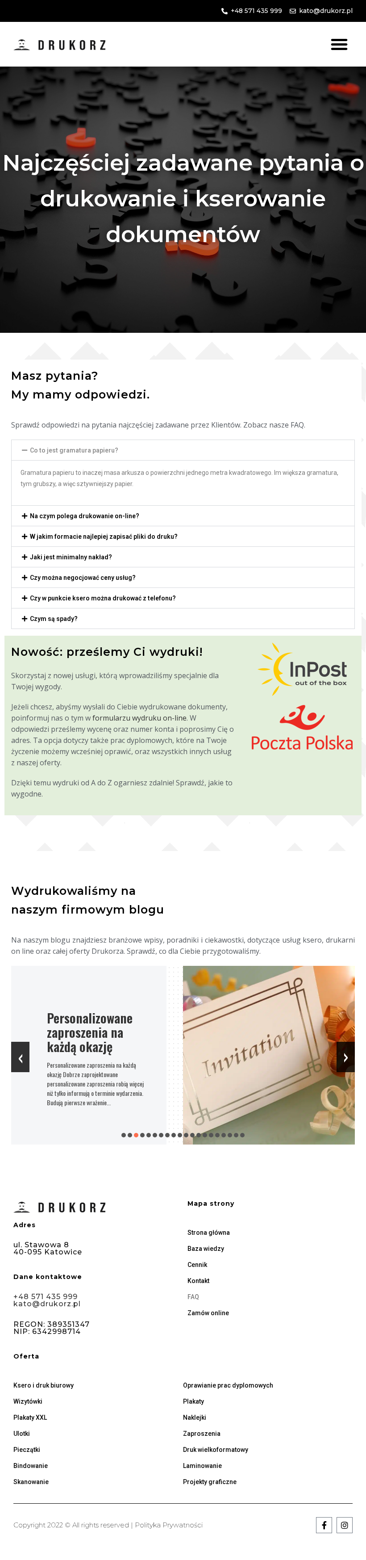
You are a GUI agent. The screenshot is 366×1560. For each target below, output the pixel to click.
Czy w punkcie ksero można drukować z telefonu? (103, 598)
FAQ (193, 1296)
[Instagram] (345, 1525)
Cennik (197, 1264)
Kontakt (198, 1280)
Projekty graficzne (210, 1481)
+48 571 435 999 (45, 1296)
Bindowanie (30, 1465)
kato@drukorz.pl (47, 1304)
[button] (339, 44)
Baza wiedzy (205, 1248)
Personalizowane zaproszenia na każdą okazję (90, 1032)
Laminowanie (202, 1465)
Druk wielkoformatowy (215, 1449)
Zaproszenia (201, 1433)
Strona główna (208, 1232)
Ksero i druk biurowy (43, 1385)
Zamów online (208, 1313)
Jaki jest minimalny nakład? (71, 557)
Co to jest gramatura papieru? (74, 450)
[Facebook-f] (324, 1525)
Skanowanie (31, 1481)
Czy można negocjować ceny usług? (83, 577)
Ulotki (21, 1433)
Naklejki (194, 1417)
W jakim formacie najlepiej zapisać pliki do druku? (104, 536)
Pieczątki (26, 1449)
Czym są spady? (54, 618)
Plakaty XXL (30, 1417)
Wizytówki (27, 1401)
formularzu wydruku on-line (139, 718)
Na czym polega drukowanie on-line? (84, 516)
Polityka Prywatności (169, 1525)
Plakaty (193, 1401)
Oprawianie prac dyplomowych (228, 1385)
